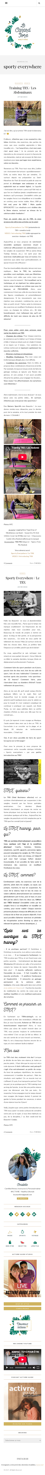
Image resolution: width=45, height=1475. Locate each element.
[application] (22, 1359)
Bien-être (10, 1246)
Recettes (22, 1246)
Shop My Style (23, 1304)
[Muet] (34, 1367)
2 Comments (8, 1132)
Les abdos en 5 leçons (13, 988)
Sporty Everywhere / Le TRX (23, 580)
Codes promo (22, 1308)
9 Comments (8, 563)
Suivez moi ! (40, 1465)
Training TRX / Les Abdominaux (22, 90)
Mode (10, 1235)
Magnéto (19, 83)
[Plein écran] (38, 1367)
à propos (22, 1198)
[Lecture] (7, 1367)
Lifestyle (35, 1246)
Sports (27, 83)
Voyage (35, 1235)
